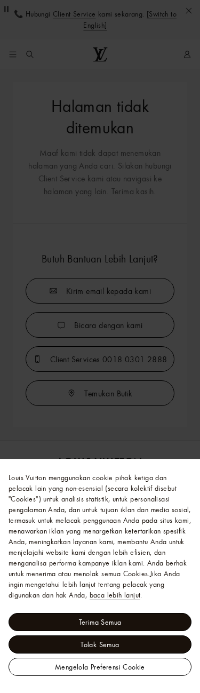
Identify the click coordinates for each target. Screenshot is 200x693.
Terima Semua (100, 622)
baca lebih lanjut (115, 595)
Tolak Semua (100, 644)
